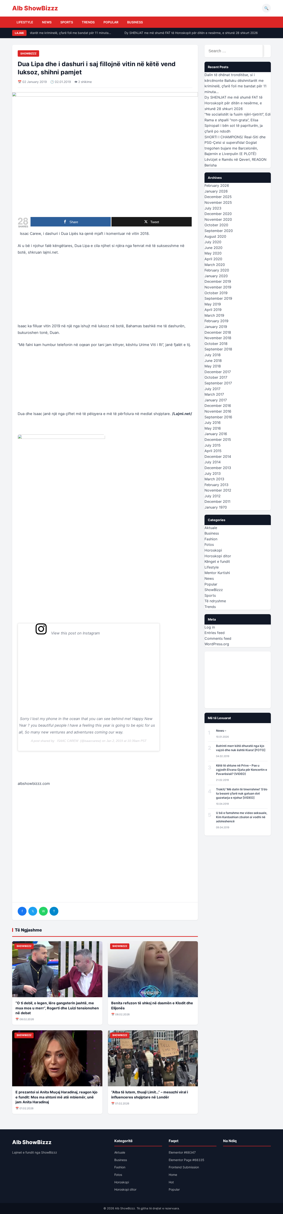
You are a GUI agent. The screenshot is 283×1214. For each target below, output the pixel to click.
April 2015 (213, 451)
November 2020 (218, 219)
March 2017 (214, 394)
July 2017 (212, 389)
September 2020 (219, 230)
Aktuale (211, 528)
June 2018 (213, 360)
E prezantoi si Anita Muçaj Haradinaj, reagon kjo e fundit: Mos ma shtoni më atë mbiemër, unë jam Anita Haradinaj (56, 1097)
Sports (66, 22)
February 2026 (217, 185)
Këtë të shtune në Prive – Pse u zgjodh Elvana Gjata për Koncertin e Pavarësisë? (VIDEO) (241, 770)
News (47, 22)
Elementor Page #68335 (186, 1160)
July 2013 (213, 473)
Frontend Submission (184, 1167)
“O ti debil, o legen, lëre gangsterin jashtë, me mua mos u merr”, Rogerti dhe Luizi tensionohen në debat (57, 1008)
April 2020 (213, 259)
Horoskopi (213, 550)
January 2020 (216, 276)
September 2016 (218, 417)
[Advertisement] (105, 292)
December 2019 (218, 281)
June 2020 (213, 247)
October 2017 (216, 377)
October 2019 (216, 293)
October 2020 (216, 225)
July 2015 (213, 445)
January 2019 (216, 326)
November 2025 (218, 202)
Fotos (209, 544)
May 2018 (213, 366)
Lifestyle (25, 22)
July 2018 (213, 355)
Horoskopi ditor (218, 556)
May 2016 (213, 428)
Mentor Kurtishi (217, 573)
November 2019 (218, 287)
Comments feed (218, 638)
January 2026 (216, 191)
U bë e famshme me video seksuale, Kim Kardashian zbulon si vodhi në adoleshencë (241, 817)
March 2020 (215, 264)
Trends (88, 22)
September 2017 (218, 383)
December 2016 (218, 405)
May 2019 (213, 304)
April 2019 (213, 309)
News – (221, 730)
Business (135, 22)
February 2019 (216, 321)
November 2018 (218, 338)
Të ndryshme (215, 601)
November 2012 (218, 490)
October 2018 (216, 343)
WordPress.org (217, 644)
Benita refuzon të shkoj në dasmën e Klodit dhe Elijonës (152, 1005)
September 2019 (218, 298)
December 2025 (218, 197)
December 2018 (218, 332)
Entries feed (215, 632)
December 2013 (218, 468)
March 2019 (214, 315)
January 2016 (216, 434)
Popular (110, 22)
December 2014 (218, 456)
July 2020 (213, 242)
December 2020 (218, 213)
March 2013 (214, 479)
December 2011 (217, 501)
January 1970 (216, 507)
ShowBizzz (28, 53)
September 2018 (218, 349)
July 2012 (213, 496)
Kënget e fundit (217, 561)
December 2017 (218, 372)
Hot (171, 1182)
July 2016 (213, 422)
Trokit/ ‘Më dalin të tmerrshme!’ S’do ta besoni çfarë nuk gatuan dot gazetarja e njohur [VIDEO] (241, 793)
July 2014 (213, 462)
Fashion (211, 539)
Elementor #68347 (182, 1152)
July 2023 (213, 208)
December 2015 (218, 439)
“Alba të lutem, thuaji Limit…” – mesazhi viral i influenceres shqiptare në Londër (149, 1094)
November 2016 (218, 411)
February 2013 (216, 485)
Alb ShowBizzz (35, 8)
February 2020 (217, 270)
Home (173, 1175)
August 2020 (215, 236)
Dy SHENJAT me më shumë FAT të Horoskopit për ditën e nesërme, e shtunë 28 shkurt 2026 (185, 33)
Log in (210, 627)
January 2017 (216, 400)
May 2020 (213, 253)
